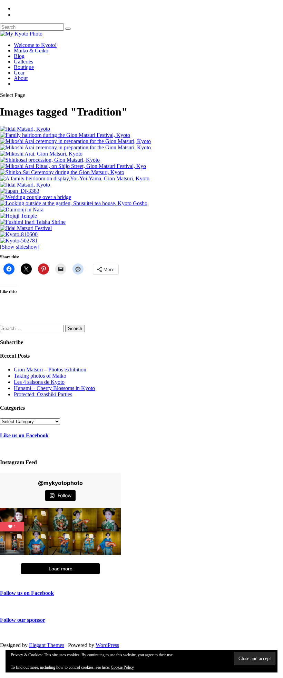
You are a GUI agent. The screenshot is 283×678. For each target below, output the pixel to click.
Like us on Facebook (24, 435)
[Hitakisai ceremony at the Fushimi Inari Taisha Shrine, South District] (33, 222)
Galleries (23, 61)
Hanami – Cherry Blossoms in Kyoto (54, 388)
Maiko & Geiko (31, 50)
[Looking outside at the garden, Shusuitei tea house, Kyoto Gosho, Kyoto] (74, 203)
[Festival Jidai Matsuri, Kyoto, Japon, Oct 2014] (25, 185)
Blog (19, 56)
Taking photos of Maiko (40, 376)
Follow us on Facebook (27, 593)
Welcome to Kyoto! (35, 45)
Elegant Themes (46, 645)
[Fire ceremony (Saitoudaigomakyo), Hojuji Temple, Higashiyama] (18, 216)
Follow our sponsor (22, 620)
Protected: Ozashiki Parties (43, 394)
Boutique (24, 67)
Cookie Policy (122, 667)
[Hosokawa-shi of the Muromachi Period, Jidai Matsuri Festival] (26, 228)
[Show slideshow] (19, 247)
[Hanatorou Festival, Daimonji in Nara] (21, 209)
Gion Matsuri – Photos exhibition (50, 369)
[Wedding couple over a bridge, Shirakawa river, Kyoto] (35, 197)
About (21, 78)
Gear (19, 73)
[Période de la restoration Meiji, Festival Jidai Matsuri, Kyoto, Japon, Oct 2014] (25, 129)
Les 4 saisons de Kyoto (39, 382)
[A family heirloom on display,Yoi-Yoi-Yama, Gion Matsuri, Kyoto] (74, 178)
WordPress (107, 645)
